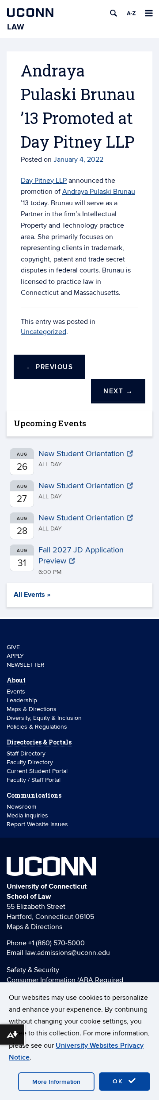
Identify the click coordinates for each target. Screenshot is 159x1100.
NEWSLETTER (26, 664)
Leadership (22, 700)
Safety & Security (33, 970)
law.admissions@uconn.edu (67, 952)
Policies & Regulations (37, 726)
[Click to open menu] (149, 13)
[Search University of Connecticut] (113, 13)
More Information (56, 1081)
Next (118, 391)
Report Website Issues (37, 824)
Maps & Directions (32, 709)
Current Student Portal (37, 771)
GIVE (13, 647)
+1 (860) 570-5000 (56, 943)
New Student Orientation (81, 453)
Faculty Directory (30, 762)
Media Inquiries (27, 815)
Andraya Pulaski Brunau (98, 191)
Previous (49, 367)
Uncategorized (43, 331)
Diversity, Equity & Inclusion (44, 718)
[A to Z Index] (131, 13)
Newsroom (22, 806)
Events (16, 691)
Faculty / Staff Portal (34, 780)
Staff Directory (26, 753)
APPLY (15, 656)
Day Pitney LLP (44, 180)
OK (119, 1081)
